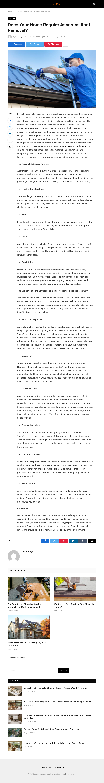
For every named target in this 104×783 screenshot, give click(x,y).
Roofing (12, 18)
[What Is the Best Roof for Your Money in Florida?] (75, 589)
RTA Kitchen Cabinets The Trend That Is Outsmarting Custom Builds (54, 743)
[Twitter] (10, 127)
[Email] (10, 146)
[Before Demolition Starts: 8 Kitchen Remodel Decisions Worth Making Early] (15, 691)
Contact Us (46, 768)
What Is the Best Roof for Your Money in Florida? (74, 605)
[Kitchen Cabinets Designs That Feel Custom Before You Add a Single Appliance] (15, 705)
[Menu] (10, 4)
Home (10, 12)
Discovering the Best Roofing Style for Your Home (27, 644)
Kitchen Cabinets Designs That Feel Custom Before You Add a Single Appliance (58, 702)
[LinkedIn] (10, 133)
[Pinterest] (10, 140)
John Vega (19, 37)
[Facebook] (10, 120)
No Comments (49, 37)
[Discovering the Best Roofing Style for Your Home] (29, 627)
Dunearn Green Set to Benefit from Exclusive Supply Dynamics (51, 729)
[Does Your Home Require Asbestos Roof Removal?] (52, 79)
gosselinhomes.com (68, 774)
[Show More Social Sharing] (65, 44)
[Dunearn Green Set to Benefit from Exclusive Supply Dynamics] (15, 732)
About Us (59, 768)
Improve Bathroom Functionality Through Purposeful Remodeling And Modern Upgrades (58, 716)
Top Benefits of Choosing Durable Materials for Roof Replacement (24, 605)
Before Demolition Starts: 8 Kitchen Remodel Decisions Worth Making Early (56, 688)
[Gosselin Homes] (52, 4)
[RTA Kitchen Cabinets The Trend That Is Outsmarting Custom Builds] (15, 746)
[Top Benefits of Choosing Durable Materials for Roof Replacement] (29, 589)
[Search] (93, 4)
